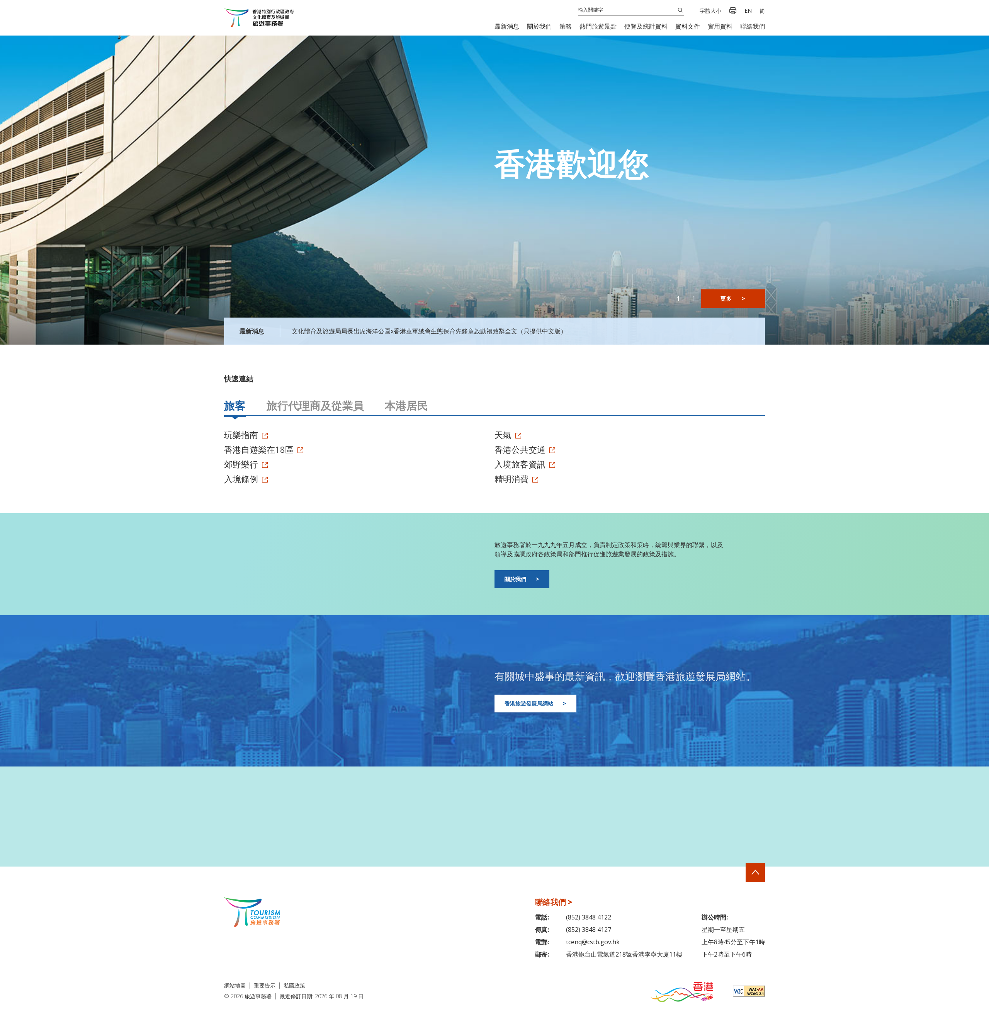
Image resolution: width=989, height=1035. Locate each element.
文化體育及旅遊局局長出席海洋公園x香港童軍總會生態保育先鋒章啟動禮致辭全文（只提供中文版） (429, 331)
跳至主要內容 (21, 0)
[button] (507, 26)
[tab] (235, 406)
